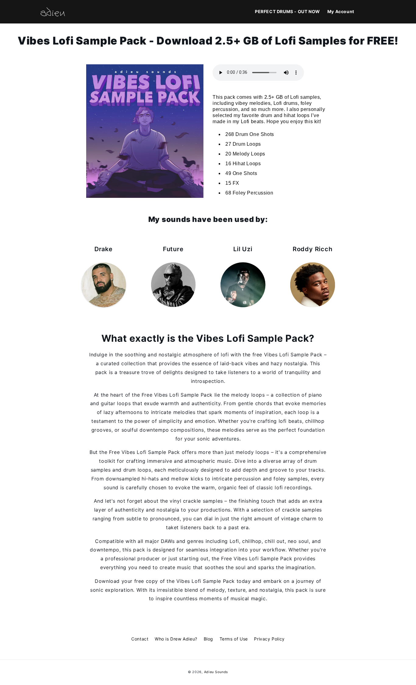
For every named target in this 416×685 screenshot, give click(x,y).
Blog (208, 638)
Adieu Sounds (216, 672)
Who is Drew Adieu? (176, 638)
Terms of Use (234, 638)
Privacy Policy (269, 638)
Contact (139, 638)
